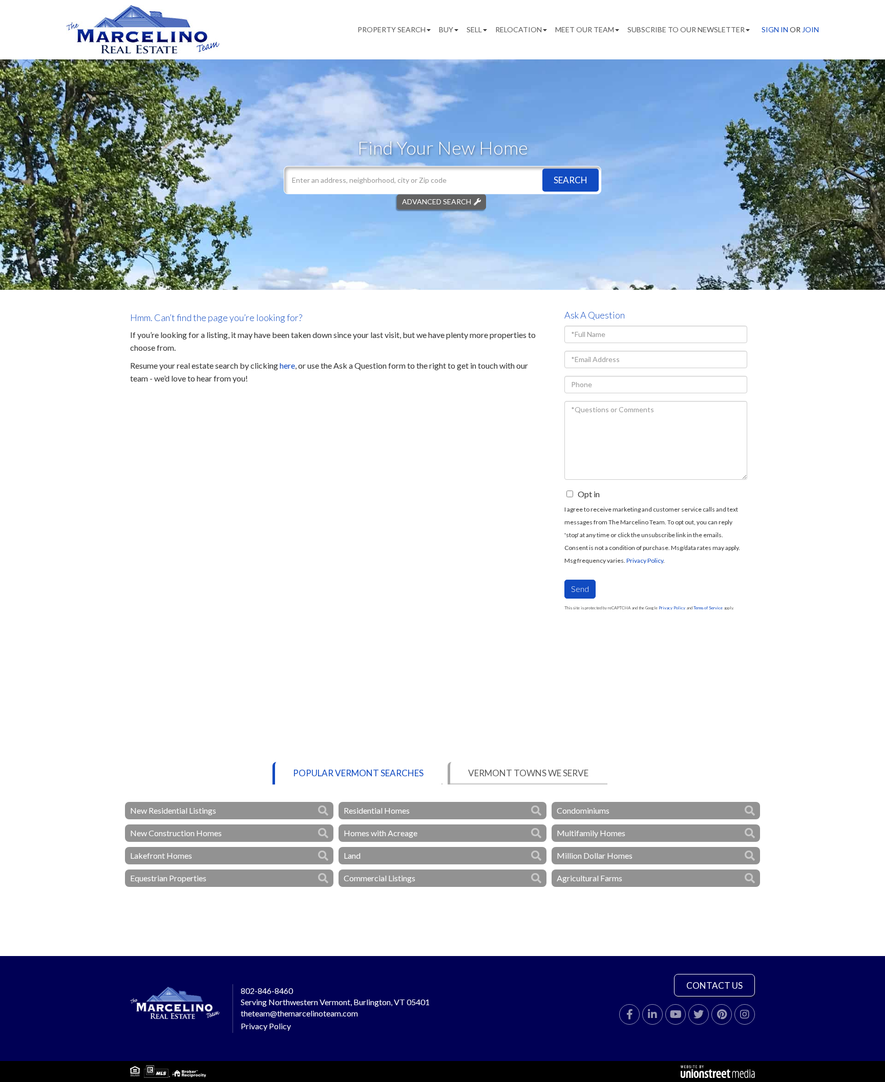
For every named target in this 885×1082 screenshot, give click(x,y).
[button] (570, 180)
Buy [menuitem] (446, 29)
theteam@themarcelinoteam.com (299, 1013)
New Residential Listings (173, 810)
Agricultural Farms (589, 878)
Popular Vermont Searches (358, 773)
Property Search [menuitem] (391, 29)
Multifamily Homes (591, 833)
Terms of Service (708, 607)
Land (352, 855)
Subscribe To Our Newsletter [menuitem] (686, 29)
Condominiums (583, 810)
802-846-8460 (267, 990)
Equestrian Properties (168, 878)
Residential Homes (377, 810)
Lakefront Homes (161, 855)
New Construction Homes (176, 833)
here (287, 365)
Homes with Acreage (380, 833)
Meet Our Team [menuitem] (584, 29)
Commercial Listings (379, 878)
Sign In (775, 29)
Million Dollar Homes (595, 855)
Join (810, 29)
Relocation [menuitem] (518, 29)
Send (580, 588)
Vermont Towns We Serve (528, 773)
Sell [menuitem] (474, 29)
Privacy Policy (644, 560)
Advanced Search (436, 201)
